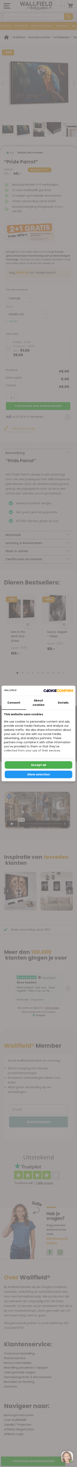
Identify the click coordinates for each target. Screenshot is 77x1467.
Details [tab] (63, 703)
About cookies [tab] (38, 702)
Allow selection (38, 774)
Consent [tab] (13, 703)
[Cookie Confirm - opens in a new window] (58, 690)
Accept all (38, 765)
